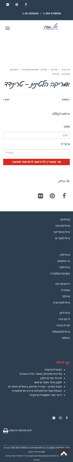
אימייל (65, 144)
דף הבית (66, 69)
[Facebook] (64, 196)
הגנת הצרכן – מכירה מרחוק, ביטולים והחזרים (35, 386)
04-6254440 (31, 13)
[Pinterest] (52, 196)
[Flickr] (40, 196)
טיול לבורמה (62, 225)
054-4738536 (53, 13)
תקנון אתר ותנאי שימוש (48, 382)
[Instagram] (60, 418)
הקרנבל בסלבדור (60, 273)
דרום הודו (64, 319)
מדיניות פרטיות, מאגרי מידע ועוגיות (40, 373)
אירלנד (66, 296)
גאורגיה (65, 290)
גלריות (54, 69)
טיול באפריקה (62, 232)
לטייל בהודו (63, 325)
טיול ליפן (65, 312)
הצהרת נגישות (53, 369)
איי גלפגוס (64, 261)
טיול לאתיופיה (61, 302)
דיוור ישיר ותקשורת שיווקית (46, 395)
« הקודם (66, 99)
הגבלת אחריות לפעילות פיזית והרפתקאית (37, 390)
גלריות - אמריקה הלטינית (34, 69)
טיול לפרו (64, 267)
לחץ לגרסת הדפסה (20, 430)
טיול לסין (65, 254)
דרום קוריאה (62, 283)
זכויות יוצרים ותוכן (51, 378)
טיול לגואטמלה (61, 331)
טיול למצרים (62, 238)
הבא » (6, 99)
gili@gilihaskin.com (58, 448)
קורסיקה (65, 219)
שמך (66, 126)
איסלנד (65, 337)
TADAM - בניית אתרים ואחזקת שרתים (51, 456)
